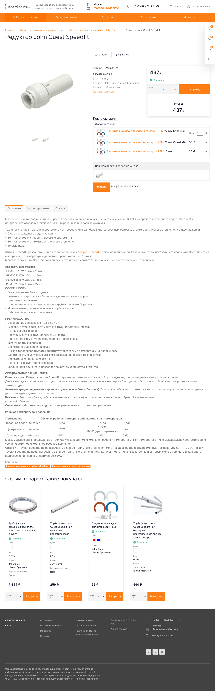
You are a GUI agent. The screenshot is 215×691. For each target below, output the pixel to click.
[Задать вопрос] (210, 59)
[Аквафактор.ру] (17, 6)
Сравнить (123, 54)
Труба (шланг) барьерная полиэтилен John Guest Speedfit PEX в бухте (23, 529)
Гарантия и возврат (86, 625)
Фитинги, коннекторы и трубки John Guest (27, 466)
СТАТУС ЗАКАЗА (15, 620)
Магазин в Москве (106, 8)
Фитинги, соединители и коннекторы (71, 466)
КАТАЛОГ (11, 625)
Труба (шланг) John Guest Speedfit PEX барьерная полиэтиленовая (61, 529)
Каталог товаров (27, 17)
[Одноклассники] (155, 652)
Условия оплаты (84, 620)
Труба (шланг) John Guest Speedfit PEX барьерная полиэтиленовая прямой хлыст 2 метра (147, 530)
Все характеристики (103, 91)
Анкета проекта (119, 629)
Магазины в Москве (50, 625)
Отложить (104, 54)
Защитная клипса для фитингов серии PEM (135, 131)
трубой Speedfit (90, 252)
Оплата (60, 208)
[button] (210, 29)
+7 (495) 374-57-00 (146, 5)
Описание (14, 208)
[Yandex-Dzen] (148, 652)
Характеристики (38, 208)
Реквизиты (45, 631)
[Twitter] (162, 652)
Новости (44, 636)
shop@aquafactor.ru (162, 635)
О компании (46, 620)
